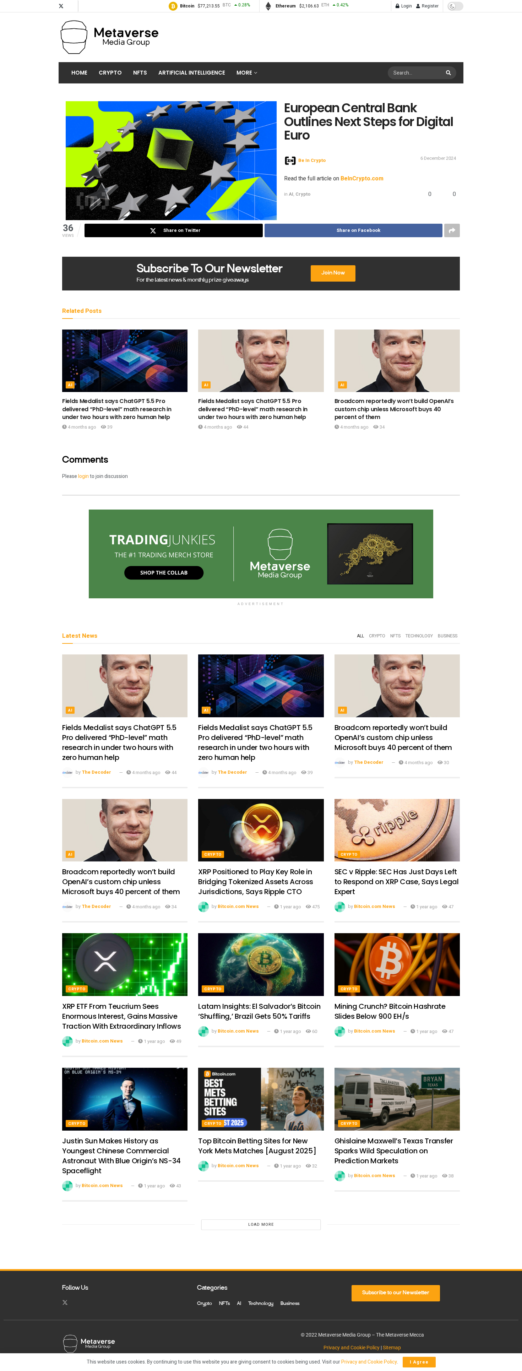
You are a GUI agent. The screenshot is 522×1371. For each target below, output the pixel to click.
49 (178, 1041)
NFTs (140, 72)
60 (314, 1031)
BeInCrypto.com (362, 178)
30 (446, 762)
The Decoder (96, 772)
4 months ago (81, 427)
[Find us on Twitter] (61, 6)
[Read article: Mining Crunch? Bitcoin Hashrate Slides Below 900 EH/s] (397, 964)
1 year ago (290, 906)
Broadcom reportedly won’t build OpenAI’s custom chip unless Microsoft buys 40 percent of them (394, 409)
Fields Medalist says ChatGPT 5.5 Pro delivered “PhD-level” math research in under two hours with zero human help (117, 409)
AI (291, 194)
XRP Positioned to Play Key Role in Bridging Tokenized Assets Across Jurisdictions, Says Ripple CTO (255, 882)
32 (314, 1166)
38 (450, 1176)
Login (406, 6)
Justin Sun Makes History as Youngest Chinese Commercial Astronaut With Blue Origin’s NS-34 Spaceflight (121, 1156)
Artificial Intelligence (191, 72)
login (83, 476)
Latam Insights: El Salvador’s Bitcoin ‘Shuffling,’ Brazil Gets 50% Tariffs (259, 1011)
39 (109, 427)
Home (79, 72)
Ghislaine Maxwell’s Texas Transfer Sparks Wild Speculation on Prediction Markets (394, 1151)
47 (450, 906)
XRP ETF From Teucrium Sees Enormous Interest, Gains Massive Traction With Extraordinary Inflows (121, 1016)
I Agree (419, 1362)
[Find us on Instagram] (71, 6)
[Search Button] (449, 72)
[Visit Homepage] (109, 37)
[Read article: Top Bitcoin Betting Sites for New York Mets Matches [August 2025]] (260, 1099)
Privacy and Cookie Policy (351, 1347)
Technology (419, 636)
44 (245, 427)
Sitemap (392, 1347)
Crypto (110, 72)
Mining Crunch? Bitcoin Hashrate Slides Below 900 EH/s (390, 1011)
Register (430, 6)
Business (447, 636)
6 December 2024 (438, 158)
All (360, 636)
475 (315, 906)
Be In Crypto (312, 160)
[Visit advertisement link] (261, 554)
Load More (261, 1225)
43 (178, 1185)
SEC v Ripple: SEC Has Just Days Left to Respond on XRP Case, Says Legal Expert (397, 882)
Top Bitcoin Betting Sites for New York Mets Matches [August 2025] (257, 1146)
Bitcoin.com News (238, 906)
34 (382, 427)
